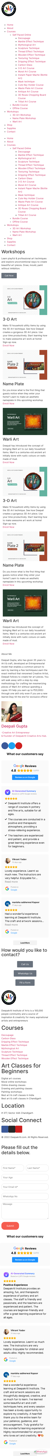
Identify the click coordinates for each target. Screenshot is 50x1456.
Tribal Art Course (27, 101)
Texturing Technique (28, 58)
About (10, 28)
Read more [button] (11, 881)
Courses (11, 31)
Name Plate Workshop (24, 118)
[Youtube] (18, 1129)
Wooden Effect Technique (31, 54)
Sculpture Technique (28, 48)
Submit (10, 1225)
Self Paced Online (21, 34)
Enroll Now (8, 345)
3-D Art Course (26, 68)
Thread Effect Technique (31, 51)
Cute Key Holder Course (30, 84)
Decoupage (24, 38)
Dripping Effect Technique (32, 61)
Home (10, 24)
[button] (25, 135)
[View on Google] (7, 861)
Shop (9, 125)
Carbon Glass (25, 64)
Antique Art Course (28, 91)
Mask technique (26, 81)
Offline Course (20, 108)
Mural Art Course (27, 71)
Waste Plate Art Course (30, 88)
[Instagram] (11, 1129)
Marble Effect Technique (31, 41)
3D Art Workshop (21, 114)
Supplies (11, 128)
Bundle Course (20, 104)
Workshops (13, 111)
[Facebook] (4, 1129)
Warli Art (17, 121)
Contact (11, 131)
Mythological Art (27, 44)
